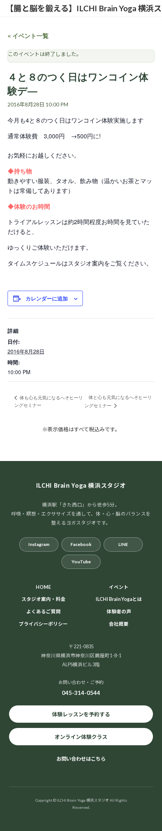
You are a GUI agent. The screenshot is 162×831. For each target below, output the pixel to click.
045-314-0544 (81, 692)
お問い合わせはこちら (81, 759)
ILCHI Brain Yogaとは (119, 599)
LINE (123, 544)
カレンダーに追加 (47, 298)
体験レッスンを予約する (81, 714)
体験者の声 (119, 611)
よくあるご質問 (43, 611)
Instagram (38, 544)
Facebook (81, 544)
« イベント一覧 (28, 35)
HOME (43, 587)
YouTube (81, 561)
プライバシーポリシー (43, 624)
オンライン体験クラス (81, 736)
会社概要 (118, 624)
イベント (118, 587)
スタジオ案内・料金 (43, 599)
